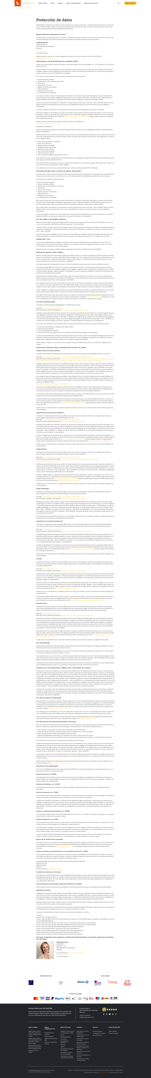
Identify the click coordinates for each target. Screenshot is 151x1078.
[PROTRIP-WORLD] (29, 3)
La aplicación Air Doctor (99, 1033)
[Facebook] (103, 1014)
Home (18, 7)
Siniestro (60, 3)
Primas (52, 3)
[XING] (115, 1014)
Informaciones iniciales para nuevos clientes (83, 1070)
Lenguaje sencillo (119, 1070)
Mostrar (111, 1070)
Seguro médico (42, 3)
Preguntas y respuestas (91, 3)
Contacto (70, 1070)
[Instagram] (106, 1014)
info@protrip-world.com (86, 1017)
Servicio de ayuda (97, 1031)
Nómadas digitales (65, 1037)
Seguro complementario (73, 3)
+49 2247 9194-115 (62, 955)
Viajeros (63, 1047)
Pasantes (63, 1044)
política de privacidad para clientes (59, 708)
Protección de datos (27, 7)
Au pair (62, 1035)
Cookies (121, 1072)
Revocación (95, 1072)
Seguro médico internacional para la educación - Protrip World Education (35, 1046)
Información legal (88, 1072)
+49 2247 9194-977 (84, 1015)
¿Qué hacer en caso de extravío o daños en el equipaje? (83, 1047)
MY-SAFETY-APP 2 (97, 1035)
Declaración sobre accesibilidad (101, 1070)
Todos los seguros (113, 1033)
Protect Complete (49, 1036)
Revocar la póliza (103, 1072)
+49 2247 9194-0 (42, 51)
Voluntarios (64, 1039)
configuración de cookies (93, 297)
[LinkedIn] (113, 1014)
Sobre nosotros (113, 1031)
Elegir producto (130, 3)
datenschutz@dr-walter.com (76, 953)
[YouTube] (110, 1014)
